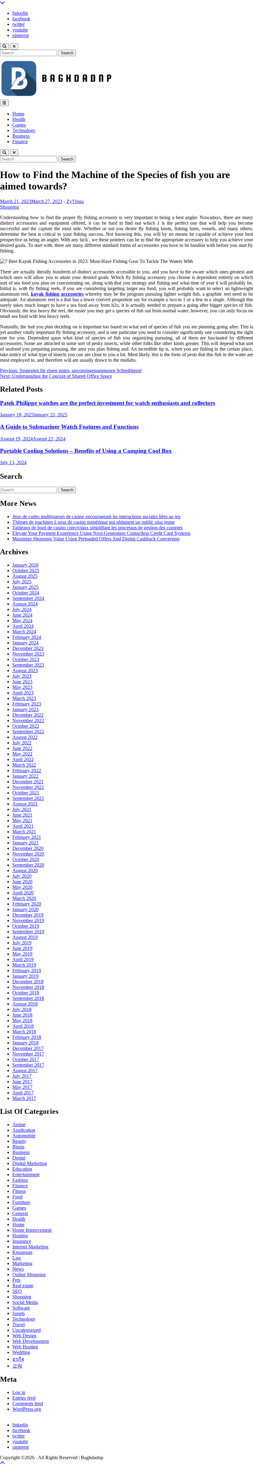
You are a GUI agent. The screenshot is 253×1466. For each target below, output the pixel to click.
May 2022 (22, 753)
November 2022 (28, 720)
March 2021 (24, 831)
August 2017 (25, 1070)
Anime (19, 1124)
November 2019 (28, 920)
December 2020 (28, 848)
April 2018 (23, 1026)
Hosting (20, 1235)
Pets (16, 1280)
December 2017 (28, 1048)
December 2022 (28, 715)
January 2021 (25, 842)
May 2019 (22, 953)
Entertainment (25, 1174)
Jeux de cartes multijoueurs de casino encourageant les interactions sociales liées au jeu (96, 516)
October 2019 (25, 926)
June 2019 (22, 948)
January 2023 (25, 709)
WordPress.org (26, 1409)
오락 (17, 1365)
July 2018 (21, 1009)
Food (17, 1196)
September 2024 (28, 598)
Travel (18, 1324)
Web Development (30, 1341)
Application (23, 1130)
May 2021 (22, 820)
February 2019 (26, 970)
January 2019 (25, 976)
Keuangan (22, 1252)
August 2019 (25, 937)
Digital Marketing (29, 1163)
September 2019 (28, 931)
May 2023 (22, 687)
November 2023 (28, 653)
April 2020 (23, 892)
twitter (18, 24)
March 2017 (24, 1098)
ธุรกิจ (18, 1359)
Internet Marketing (30, 1246)
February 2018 (26, 1037)
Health (18, 119)
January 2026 (25, 565)
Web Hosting (25, 1346)
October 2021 (25, 792)
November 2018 (28, 987)
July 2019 (21, 942)
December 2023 (28, 648)
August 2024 (25, 603)
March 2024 (24, 631)
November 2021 (28, 787)
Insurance (21, 1241)
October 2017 (25, 1059)
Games (19, 124)
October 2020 (25, 859)
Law (16, 1257)
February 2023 (26, 703)
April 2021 (23, 826)
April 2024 (23, 626)
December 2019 (28, 915)
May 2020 (22, 887)
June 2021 (22, 815)
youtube (20, 29)
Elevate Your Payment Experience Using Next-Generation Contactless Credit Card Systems (101, 533)
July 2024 (21, 609)
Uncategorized (26, 1330)
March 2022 (24, 765)
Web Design (24, 1335)
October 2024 (25, 592)
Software (21, 1307)
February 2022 (26, 770)
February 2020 (26, 903)
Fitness (19, 1191)
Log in (18, 1392)
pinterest (20, 35)
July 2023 (21, 676)
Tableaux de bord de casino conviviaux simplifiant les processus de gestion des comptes (97, 527)
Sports (18, 1313)
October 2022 (25, 726)
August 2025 (25, 576)
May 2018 (22, 1020)
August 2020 (25, 870)
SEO (17, 1291)
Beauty (19, 1141)
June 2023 (22, 681)
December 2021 (28, 781)
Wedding (21, 1352)
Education (22, 1169)
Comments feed (27, 1403)
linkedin (20, 13)
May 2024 (22, 620)
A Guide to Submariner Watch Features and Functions (69, 426)
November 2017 (28, 1053)
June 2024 (22, 615)
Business (21, 136)
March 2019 (24, 965)
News (18, 1269)
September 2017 (28, 1065)
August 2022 (25, 737)
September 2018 (28, 998)
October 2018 (25, 992)
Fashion (20, 1180)
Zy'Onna (75, 201)
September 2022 (28, 731)
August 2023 (25, 670)
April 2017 (23, 1092)
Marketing (22, 1263)
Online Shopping (29, 1274)
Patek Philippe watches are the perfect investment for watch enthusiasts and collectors (107, 403)
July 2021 (21, 809)
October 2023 (25, 659)
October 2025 (25, 570)
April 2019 (23, 959)
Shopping (9, 207)
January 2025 (25, 587)
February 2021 (26, 837)
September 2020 (28, 865)
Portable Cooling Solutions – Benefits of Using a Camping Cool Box (86, 451)
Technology (23, 130)
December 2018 (28, 981)
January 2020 (25, 909)
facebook (21, 18)
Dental (18, 1157)
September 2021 (28, 798)
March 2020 (24, 898)
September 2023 (28, 665)
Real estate (22, 1285)
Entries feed (23, 1398)
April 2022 (23, 759)
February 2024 (26, 637)
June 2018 (22, 1015)
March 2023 (24, 698)
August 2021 (25, 803)
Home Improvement (32, 1230)
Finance (20, 141)
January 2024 (25, 642)
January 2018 (25, 1042)
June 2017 (22, 1081)
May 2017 (22, 1087)
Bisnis (18, 1146)
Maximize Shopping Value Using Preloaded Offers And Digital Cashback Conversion (96, 538)
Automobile (23, 1135)
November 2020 (28, 853)
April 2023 (23, 692)
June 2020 (22, 881)
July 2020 (21, 876)
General (20, 1213)
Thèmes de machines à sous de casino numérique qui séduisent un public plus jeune (93, 522)
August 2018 (25, 1003)
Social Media (25, 1302)
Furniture (21, 1202)
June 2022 (22, 748)
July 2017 (21, 1076)
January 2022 (25, 776)
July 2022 (21, 742)
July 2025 (21, 581)
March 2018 (24, 1031)
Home (18, 113)
